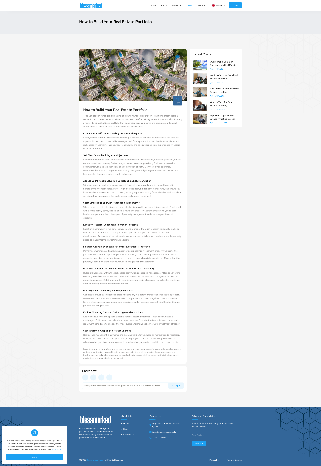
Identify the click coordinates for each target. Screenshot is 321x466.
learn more (56, 449)
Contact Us (128, 434)
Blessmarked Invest (95, 460)
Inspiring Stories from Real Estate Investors (224, 77)
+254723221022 (159, 437)
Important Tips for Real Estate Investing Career (222, 117)
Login (235, 5)
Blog (189, 5)
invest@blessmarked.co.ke (164, 432)
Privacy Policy (215, 460)
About (164, 5)
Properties (177, 5)
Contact (201, 5)
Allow (34, 457)
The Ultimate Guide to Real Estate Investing (224, 90)
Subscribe (198, 443)
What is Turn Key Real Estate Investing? (221, 104)
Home (153, 5)
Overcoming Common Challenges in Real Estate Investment (223, 63)
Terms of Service (234, 460)
